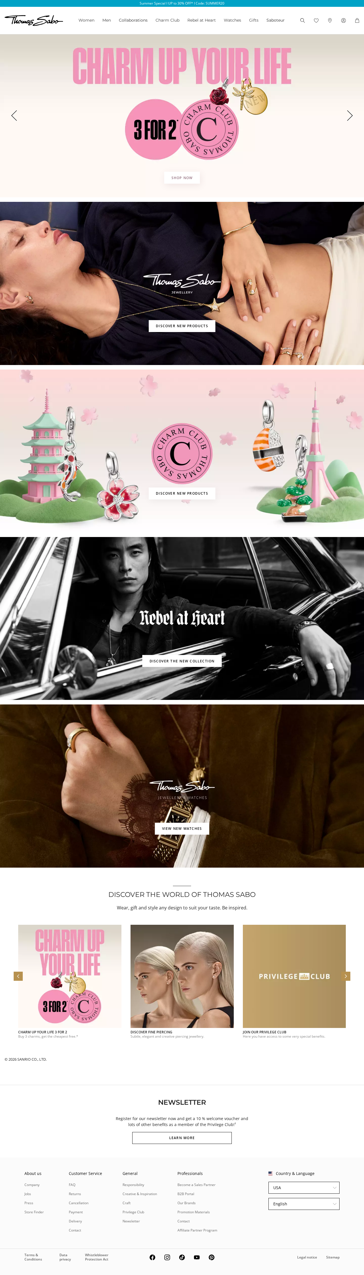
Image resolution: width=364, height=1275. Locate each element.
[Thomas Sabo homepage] (34, 20)
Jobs (27, 1193)
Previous (13, 115)
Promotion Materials (193, 1212)
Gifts (253, 20)
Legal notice (307, 1257)
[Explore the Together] (182, 115)
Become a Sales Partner (196, 1184)
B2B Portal (185, 1193)
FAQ (72, 1184)
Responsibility (133, 1184)
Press (28, 1203)
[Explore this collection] (182, 283)
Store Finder (34, 1212)
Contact (75, 1230)
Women (86, 20)
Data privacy (65, 1257)
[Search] (302, 20)
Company (32, 1184)
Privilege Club (133, 1212)
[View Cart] (357, 20)
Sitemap (333, 1257)
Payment (76, 1212)
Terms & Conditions (33, 1257)
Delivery (75, 1221)
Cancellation (78, 1203)
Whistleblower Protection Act (96, 1257)
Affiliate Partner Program (197, 1230)
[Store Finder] (330, 20)
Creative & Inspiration (140, 1193)
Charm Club (167, 20)
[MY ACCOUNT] (343, 20)
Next (350, 115)
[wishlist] (316, 20)
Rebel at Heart (201, 20)
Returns (75, 1193)
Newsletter (131, 1221)
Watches (232, 20)
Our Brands (186, 1203)
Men (106, 20)
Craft (127, 1203)
